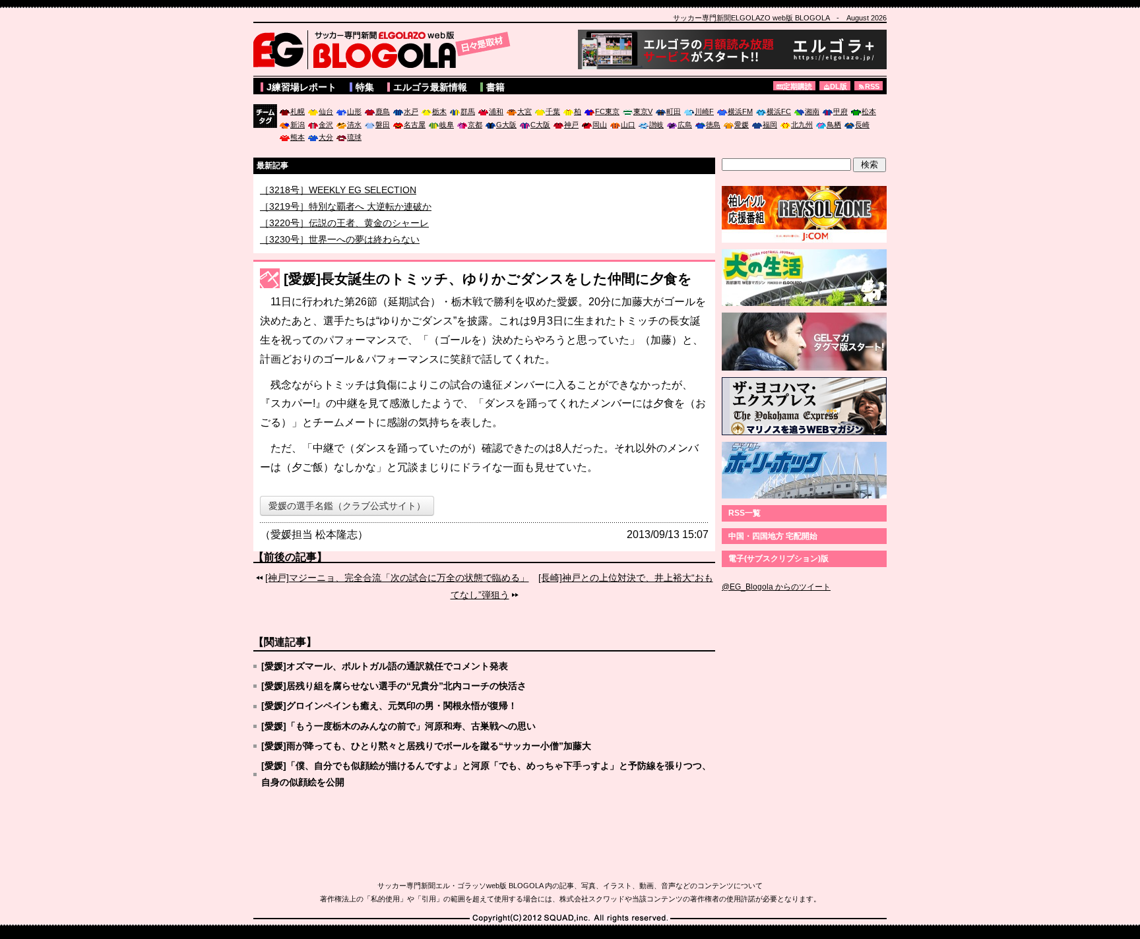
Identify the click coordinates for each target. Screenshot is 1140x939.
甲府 (840, 111)
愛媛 (741, 125)
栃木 (439, 111)
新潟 (297, 125)
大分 (326, 137)
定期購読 (797, 86)
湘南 (812, 111)
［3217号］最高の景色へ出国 (321, 188)
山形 (354, 111)
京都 (475, 125)
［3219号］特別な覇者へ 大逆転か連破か (345, 221)
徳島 (713, 125)
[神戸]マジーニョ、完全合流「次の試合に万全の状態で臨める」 (397, 577)
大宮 (524, 111)
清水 (354, 125)
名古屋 (415, 125)
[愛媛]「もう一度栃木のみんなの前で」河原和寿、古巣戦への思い (398, 726)
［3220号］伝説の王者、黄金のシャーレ (344, 238)
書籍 (495, 87)
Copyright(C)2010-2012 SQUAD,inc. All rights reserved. (570, 918)
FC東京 (607, 111)
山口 (628, 125)
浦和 (496, 111)
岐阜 (446, 125)
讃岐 (656, 125)
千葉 (553, 111)
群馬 (467, 111)
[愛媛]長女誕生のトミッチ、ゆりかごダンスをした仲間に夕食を (488, 278)
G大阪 (506, 125)
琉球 (354, 137)
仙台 (326, 111)
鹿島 (382, 111)
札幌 (297, 111)
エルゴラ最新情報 (430, 87)
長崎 (862, 125)
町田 (673, 111)
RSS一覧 (744, 513)
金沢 (326, 125)
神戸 (571, 125)
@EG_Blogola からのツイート (776, 586)
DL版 (838, 86)
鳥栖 (834, 125)
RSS (872, 86)
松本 (869, 111)
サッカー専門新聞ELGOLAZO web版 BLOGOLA (385, 49)
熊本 (297, 137)
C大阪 (540, 125)
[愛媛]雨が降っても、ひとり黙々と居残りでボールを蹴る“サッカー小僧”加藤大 (426, 746)
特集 (365, 87)
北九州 (802, 125)
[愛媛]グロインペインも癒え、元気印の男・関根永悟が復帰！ (389, 705)
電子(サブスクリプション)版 (778, 558)
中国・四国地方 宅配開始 (772, 536)
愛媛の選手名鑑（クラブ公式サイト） (347, 505)
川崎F (704, 111)
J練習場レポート (301, 87)
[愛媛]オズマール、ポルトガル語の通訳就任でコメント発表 (384, 666)
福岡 (770, 125)
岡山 (599, 125)
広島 (685, 125)
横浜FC (779, 111)
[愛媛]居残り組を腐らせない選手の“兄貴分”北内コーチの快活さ (393, 686)
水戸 (411, 111)
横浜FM (740, 111)
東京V (642, 111)
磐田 (382, 125)
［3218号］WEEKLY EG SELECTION (338, 205)
